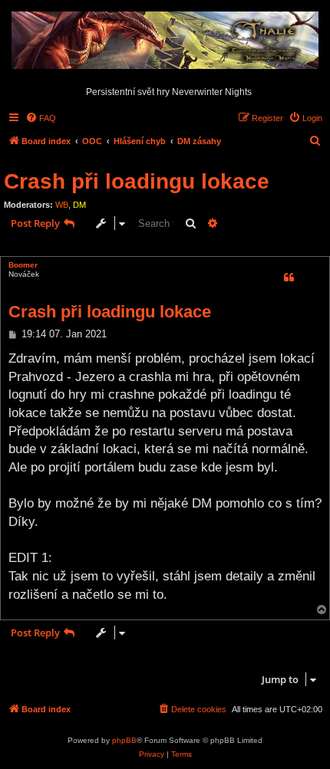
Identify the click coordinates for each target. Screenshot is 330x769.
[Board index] (165, 41)
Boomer (23, 265)
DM (79, 204)
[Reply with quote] (289, 277)
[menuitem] (40, 118)
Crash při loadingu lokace (136, 181)
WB (61, 204)
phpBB (124, 740)
